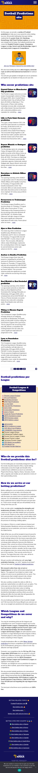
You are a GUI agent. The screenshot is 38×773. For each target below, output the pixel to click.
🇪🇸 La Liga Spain (7, 404)
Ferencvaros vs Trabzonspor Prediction (13, 201)
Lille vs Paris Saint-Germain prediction (13, 119)
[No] (36, 767)
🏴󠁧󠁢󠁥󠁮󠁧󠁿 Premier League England (11, 395)
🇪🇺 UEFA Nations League (10, 420)
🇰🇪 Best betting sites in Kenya (19, 727)
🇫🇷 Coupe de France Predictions (12, 414)
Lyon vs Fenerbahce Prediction (9, 339)
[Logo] (6, 2)
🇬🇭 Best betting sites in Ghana (19, 731)
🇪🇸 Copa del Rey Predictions (11, 406)
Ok (19, 770)
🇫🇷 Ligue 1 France (8, 412)
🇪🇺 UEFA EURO (7, 424)
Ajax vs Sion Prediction (11, 228)
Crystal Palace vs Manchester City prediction (14, 90)
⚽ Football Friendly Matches (11, 446)
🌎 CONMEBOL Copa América (12, 430)
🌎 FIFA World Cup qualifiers (11, 442)
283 (24, 369)
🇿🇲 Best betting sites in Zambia (19, 744)
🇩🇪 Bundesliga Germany (10, 400)
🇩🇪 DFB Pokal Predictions (10, 402)
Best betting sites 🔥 (19, 707)
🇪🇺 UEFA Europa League (10, 418)
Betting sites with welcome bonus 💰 (19, 713)
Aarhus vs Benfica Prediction (13, 255)
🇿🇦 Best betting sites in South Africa (19, 741)
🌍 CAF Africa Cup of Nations (11, 428)
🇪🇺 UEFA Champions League (11, 416)
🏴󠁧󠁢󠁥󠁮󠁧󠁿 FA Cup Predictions (9, 398)
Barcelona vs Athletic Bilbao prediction (13, 174)
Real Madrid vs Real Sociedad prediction (14, 282)
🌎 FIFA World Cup (8, 444)
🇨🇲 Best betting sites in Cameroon (19, 748)
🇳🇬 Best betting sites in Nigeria (19, 724)
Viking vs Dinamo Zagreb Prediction (12, 311)
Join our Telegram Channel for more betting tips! (19, 66)
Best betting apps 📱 (19, 710)
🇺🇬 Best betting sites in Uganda (19, 737)
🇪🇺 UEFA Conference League (11, 426)
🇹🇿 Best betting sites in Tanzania (19, 734)
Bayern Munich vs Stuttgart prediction (13, 145)
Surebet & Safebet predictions (23, 564)
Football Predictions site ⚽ (19, 703)
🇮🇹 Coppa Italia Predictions (10, 410)
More (19, 112)
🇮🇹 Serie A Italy (7, 408)
